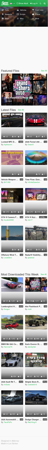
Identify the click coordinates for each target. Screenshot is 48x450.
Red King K (32, 422)
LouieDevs (8, 257)
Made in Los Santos (9, 443)
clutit (30, 309)
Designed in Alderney (10, 440)
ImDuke (7, 384)
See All (44, 70)
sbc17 (30, 220)
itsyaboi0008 (9, 220)
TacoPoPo (8, 422)
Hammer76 (8, 347)
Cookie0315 (32, 384)
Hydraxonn (8, 144)
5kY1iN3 (7, 182)
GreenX (31, 144)
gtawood (31, 257)
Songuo (7, 309)
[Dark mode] (40, 3)
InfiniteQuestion (34, 182)
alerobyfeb (32, 347)
